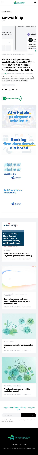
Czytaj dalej (7, 84)
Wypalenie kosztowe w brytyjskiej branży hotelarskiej (17, 390)
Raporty (8, 250)
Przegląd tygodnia (8, 56)
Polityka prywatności (19, 444)
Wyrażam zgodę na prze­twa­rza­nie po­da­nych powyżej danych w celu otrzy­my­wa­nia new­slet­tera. (18, 420)
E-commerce (30, 54)
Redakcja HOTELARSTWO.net (16, 73)
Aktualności (10, 294)
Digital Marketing (19, 54)
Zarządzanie (8, 385)
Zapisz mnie (27, 415)
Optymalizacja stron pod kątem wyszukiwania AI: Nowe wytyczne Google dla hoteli (17, 301)
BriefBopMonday (7, 54)
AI (4, 250)
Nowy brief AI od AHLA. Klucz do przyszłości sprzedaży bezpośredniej (18, 254)
